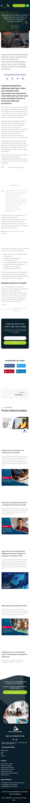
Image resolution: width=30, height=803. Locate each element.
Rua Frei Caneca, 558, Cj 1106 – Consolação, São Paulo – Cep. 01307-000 (14, 743)
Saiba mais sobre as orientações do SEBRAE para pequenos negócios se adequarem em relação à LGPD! (14, 553)
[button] (1, 5)
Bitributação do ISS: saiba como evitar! (14, 606)
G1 (6, 304)
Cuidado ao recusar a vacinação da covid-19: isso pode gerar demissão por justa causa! (14, 654)
